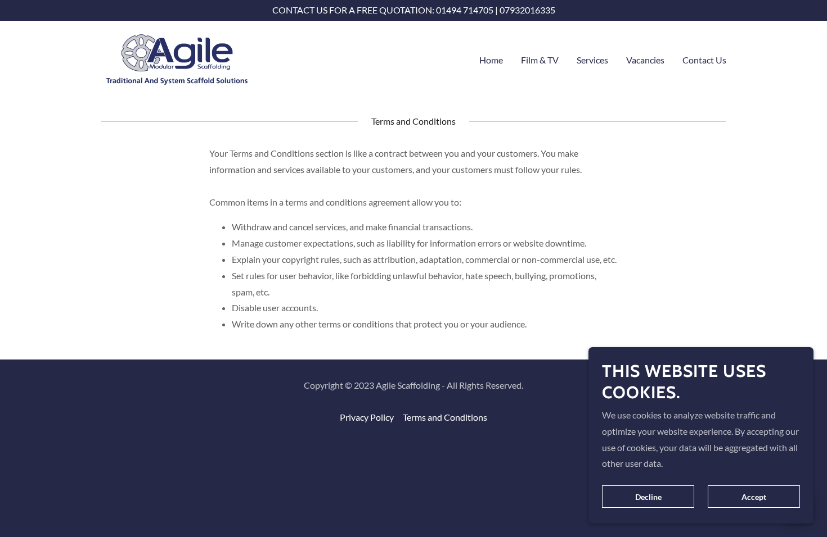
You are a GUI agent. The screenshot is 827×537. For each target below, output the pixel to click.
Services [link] (592, 59)
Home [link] (491, 59)
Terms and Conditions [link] (445, 417)
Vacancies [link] (645, 59)
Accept (753, 497)
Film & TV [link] (540, 59)
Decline (648, 497)
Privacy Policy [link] (367, 417)
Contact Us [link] (704, 59)
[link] (177, 57)
